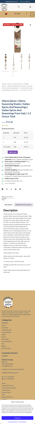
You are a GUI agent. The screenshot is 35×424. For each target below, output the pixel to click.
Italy (5, 199)
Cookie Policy (6, 390)
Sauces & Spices (17, 84)
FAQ (3, 395)
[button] (30, 25)
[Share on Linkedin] (15, 189)
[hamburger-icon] (32, 14)
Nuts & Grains (6, 348)
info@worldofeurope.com (11, 1)
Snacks (4, 337)
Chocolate (5, 328)
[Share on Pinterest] (20, 189)
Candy (4, 325)
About (4, 383)
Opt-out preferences (13, 422)
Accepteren (17, 418)
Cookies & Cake (6, 330)
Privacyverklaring (22, 422)
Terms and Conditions (9, 388)
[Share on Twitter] (11, 189)
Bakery (4, 346)
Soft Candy (5, 339)
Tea (3, 344)
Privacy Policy (6, 392)
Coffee (4, 335)
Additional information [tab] (23, 205)
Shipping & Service (8, 385)
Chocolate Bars (6, 332)
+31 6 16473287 (10, 183)
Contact (4, 399)
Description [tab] (8, 205)
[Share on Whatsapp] (2, 189)
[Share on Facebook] (7, 189)
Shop (9, 84)
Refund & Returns (7, 397)
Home (4, 84)
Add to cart (12, 152)
